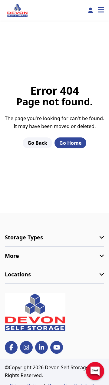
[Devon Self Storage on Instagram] (26, 347)
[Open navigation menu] (101, 10)
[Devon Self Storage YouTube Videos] (56, 347)
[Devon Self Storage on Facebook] (11, 347)
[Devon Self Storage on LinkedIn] (41, 347)
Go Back (37, 143)
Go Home (70, 143)
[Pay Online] (90, 10)
